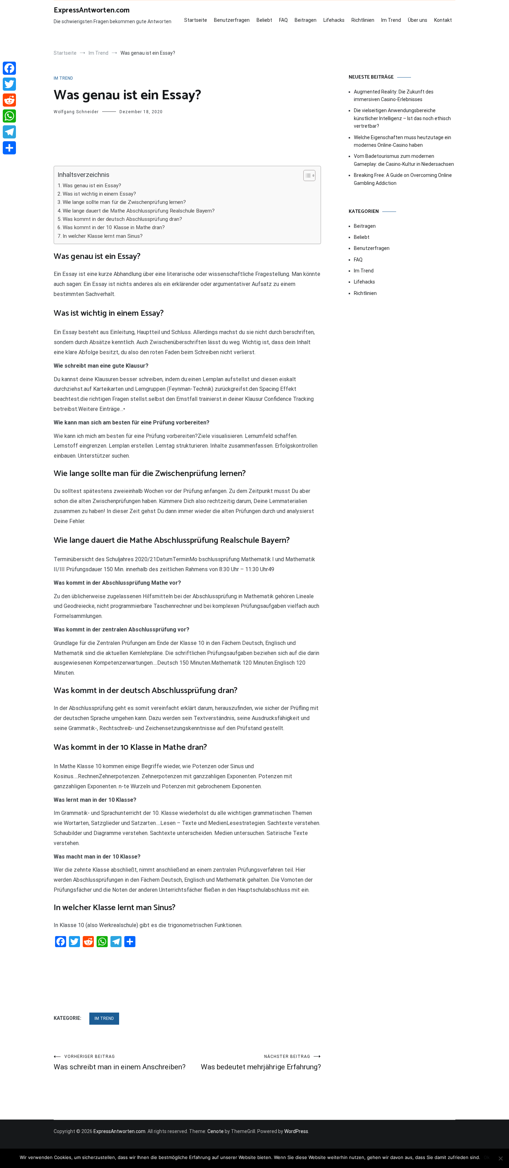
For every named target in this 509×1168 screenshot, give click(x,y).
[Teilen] (9, 148)
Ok (487, 1157)
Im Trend (391, 20)
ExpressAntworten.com (92, 10)
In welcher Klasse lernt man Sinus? (103, 236)
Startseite (195, 20)
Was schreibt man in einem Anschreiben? (120, 1062)
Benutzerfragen (232, 20)
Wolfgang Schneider (76, 111)
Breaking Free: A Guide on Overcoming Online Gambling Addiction (403, 179)
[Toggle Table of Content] (306, 175)
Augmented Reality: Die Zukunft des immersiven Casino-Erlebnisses (394, 95)
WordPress (296, 1131)
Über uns (417, 20)
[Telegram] (9, 132)
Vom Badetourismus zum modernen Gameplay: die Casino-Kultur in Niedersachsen (404, 160)
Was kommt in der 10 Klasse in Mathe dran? (114, 227)
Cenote (215, 1131)
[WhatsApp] (9, 116)
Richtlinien (362, 20)
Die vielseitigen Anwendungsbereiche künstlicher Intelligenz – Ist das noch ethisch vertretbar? (402, 118)
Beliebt (264, 20)
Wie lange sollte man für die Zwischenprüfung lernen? (124, 202)
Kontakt (443, 20)
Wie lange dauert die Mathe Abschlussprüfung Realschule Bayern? (139, 211)
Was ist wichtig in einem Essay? (99, 194)
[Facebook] (9, 68)
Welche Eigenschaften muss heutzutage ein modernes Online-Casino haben (402, 141)
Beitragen (305, 20)
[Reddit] (9, 100)
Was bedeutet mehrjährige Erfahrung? (261, 1062)
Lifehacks (334, 20)
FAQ (283, 20)
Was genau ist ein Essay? (92, 185)
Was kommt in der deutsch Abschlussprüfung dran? (122, 219)
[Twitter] (9, 84)
